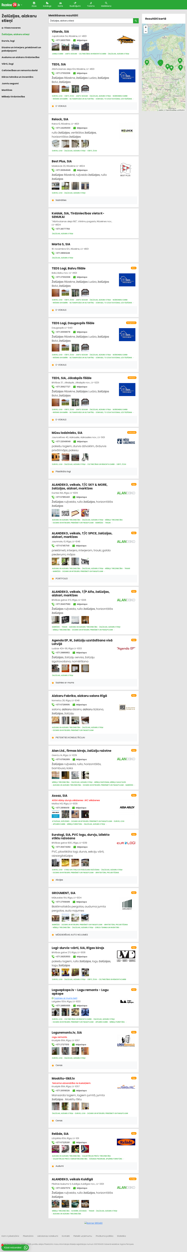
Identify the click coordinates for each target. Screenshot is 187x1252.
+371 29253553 (62, 956)
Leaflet (161, 110)
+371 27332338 (62, 73)
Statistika (121, 1236)
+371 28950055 (62, 1005)
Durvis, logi (8, 40)
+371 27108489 (62, 901)
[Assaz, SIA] (55, 814)
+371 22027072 (62, 1188)
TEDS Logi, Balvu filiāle (68, 268)
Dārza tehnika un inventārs (17, 77)
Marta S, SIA (61, 244)
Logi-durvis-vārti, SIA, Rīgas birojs (78, 948)
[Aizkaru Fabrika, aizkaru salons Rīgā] (55, 720)
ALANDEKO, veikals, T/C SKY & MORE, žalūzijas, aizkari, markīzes (79, 486)
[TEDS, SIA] (55, 89)
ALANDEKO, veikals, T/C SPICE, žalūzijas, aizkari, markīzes (82, 535)
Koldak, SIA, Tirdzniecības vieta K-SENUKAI (78, 215)
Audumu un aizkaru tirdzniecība (20, 57)
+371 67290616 (62, 704)
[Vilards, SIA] (55, 47)
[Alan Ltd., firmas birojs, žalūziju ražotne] (55, 775)
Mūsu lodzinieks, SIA (67, 433)
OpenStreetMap (171, 110)
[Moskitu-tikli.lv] (55, 1106)
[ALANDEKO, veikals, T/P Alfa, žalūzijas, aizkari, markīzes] (55, 620)
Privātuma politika (104, 1236)
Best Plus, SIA (62, 161)
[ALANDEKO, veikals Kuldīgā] (55, 1204)
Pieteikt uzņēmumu (83, 1236)
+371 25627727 (62, 386)
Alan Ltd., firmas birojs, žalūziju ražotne (81, 751)
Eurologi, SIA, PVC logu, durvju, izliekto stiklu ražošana (81, 836)
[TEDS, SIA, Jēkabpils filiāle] (55, 402)
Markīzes (7, 90)
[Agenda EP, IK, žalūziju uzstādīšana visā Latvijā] (55, 668)
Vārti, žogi (8, 63)
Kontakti (66, 1236)
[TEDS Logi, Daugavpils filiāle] (55, 348)
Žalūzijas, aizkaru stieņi (15, 34)
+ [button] (146, 27)
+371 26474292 (62, 847)
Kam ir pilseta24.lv (10, 1236)
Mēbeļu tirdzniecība (13, 96)
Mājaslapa (82, 40)
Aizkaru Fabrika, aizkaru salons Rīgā (79, 696)
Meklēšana (106, 6)
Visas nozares (12, 27)
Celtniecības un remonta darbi (20, 70)
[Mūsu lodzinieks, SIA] (55, 457)
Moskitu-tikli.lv (63, 1078)
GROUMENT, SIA (63, 893)
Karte (60, 6)
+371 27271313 (62, 1044)
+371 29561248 (62, 253)
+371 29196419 (62, 807)
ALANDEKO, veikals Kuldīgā (72, 1179)
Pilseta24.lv (28, 1236)
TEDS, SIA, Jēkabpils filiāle (71, 378)
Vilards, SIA (60, 31)
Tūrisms (91, 6)
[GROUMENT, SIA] (55, 917)
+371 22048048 (62, 441)
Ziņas (34, 6)
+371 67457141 (62, 545)
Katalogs (47, 6)
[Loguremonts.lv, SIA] (55, 1051)
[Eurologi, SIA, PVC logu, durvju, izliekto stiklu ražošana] (55, 862)
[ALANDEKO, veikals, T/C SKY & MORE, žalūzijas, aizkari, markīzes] (55, 513)
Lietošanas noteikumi (47, 1236)
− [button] (146, 31)
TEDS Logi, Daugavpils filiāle (73, 323)
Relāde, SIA (60, 1134)
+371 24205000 (62, 128)
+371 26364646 (62, 170)
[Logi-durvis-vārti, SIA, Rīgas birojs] (55, 972)
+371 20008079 (62, 332)
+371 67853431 (62, 497)
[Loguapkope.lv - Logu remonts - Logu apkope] (55, 1012)
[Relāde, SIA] (55, 1149)
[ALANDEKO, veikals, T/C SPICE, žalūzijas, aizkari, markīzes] (55, 561)
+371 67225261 (62, 1142)
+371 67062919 (62, 759)
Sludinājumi (75, 6)
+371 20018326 (62, 1090)
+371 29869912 (62, 652)
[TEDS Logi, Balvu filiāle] (55, 293)
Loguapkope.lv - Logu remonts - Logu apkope (80, 992)
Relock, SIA (60, 119)
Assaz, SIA (59, 796)
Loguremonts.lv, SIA (67, 1032)
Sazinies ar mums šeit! (65, 998)
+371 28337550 (62, 40)
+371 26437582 (62, 604)
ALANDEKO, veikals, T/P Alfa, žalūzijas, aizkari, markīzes (81, 593)
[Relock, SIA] (55, 143)
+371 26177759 (62, 229)
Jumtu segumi (10, 83)
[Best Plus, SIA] (55, 186)
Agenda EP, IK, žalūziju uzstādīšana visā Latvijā (82, 642)
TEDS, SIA (59, 64)
